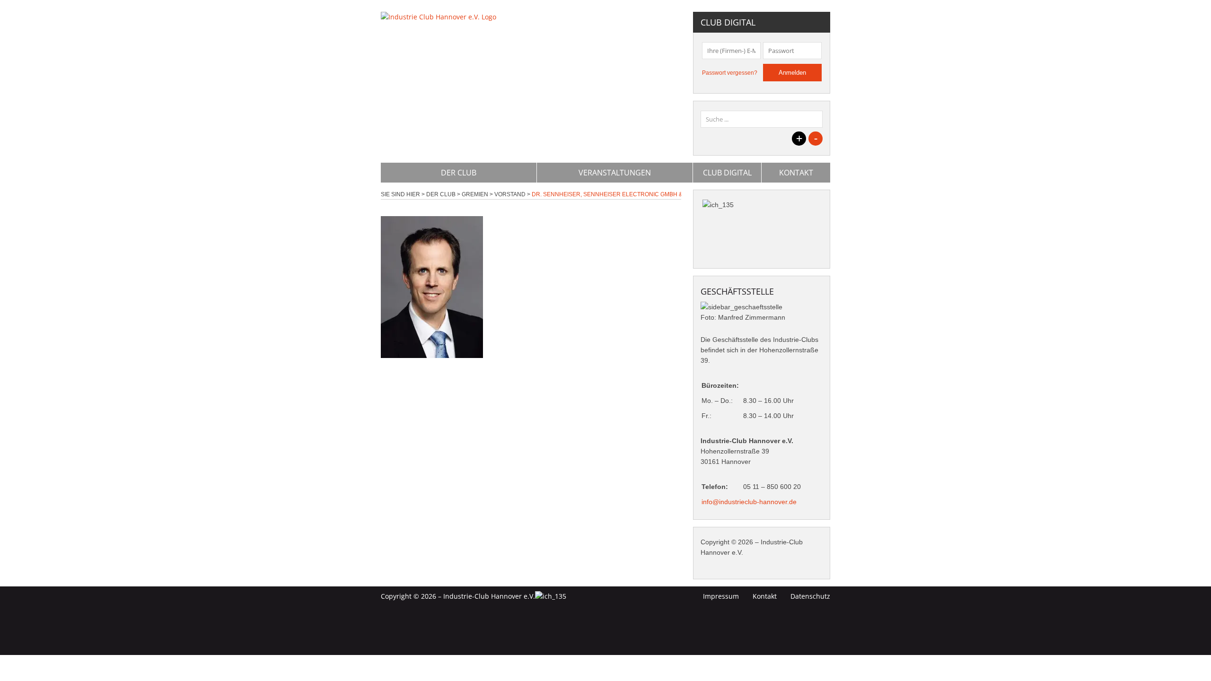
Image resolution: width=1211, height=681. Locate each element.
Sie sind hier (400, 194)
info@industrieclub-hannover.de (749, 502)
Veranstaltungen (615, 172)
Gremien (475, 194)
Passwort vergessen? (729, 73)
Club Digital (727, 172)
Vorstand (510, 194)
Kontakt (796, 172)
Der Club (458, 172)
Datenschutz (810, 596)
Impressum (721, 596)
